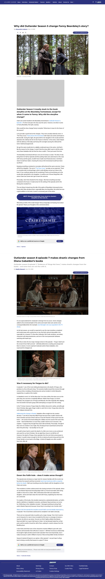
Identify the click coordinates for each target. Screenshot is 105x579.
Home (18, 246)
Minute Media (9, 575)
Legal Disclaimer (84, 568)
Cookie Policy (69, 568)
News (19, 2)
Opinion (55, 2)
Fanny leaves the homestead (35, 135)
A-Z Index (38, 571)
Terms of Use (53, 568)
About (60, 2)
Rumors (42, 2)
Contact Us (66, 2)
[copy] (26, 33)
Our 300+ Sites (69, 566)
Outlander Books (33, 2)
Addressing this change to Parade (26, 413)
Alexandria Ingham (21, 29)
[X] (96, 2)
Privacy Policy (40, 568)
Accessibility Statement (23, 571)
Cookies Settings (54, 571)
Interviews (24, 2)
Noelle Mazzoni (20, 269)
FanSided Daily (83, 566)
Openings (38, 566)
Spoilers (48, 2)
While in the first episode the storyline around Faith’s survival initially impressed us (40, 509)
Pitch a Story (20, 568)
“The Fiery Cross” (40, 168)
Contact (51, 566)
